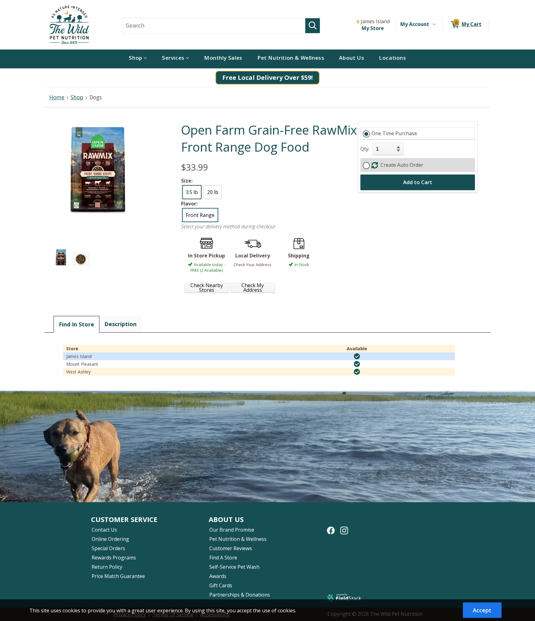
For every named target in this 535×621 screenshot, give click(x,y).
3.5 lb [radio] (192, 192)
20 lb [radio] (212, 192)
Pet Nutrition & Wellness (238, 539)
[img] (357, 356)
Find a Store (223, 557)
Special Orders (108, 548)
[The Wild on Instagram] (344, 527)
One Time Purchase (394, 133)
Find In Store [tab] (76, 324)
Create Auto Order (400, 165)
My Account (414, 24)
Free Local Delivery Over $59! (267, 77)
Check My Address (252, 288)
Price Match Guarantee (118, 576)
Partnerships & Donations (239, 594)
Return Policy (107, 566)
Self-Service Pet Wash (234, 566)
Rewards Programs (114, 557)
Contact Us (104, 529)
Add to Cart (417, 182)
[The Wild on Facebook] (330, 527)
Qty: (364, 148)
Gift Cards (220, 585)
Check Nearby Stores (206, 288)
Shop (77, 97)
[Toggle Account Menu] (434, 24)
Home (56, 97)
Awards (217, 576)
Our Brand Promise (231, 529)
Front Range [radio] (200, 215)
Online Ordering (110, 539)
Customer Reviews (230, 548)
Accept (482, 610)
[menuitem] (138, 59)
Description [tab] (120, 324)
